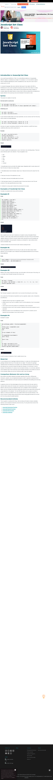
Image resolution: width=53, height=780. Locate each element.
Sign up (28, 759)
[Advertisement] (9, 430)
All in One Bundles (31, 757)
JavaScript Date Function (8, 410)
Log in (18, 7)
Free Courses (13, 4)
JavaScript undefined (7, 412)
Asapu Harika (6, 28)
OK (15, 769)
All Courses (32, 4)
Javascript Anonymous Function (10, 407)
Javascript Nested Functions (9, 409)
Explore (6, 4)
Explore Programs (31, 753)
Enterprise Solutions (31, 750)
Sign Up (24, 7)
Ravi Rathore (16, 28)
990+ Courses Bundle (23, 4)
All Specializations (40, 4)
